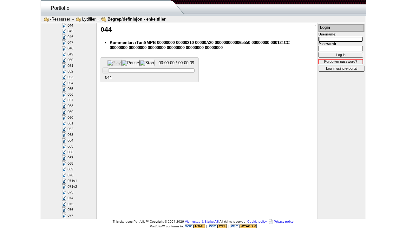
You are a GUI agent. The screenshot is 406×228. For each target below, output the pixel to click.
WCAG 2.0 (248, 226)
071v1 (72, 181)
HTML (199, 226)
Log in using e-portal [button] (341, 68)
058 (70, 106)
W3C (189, 226)
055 (70, 89)
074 (70, 198)
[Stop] (147, 63)
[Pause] (130, 63)
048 (70, 48)
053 (70, 77)
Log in (340, 55)
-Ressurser (60, 19)
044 (70, 25)
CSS (222, 226)
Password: (327, 44)
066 (70, 152)
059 (70, 112)
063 (70, 134)
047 (70, 42)
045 (70, 31)
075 (70, 204)
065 (70, 146)
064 (70, 140)
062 (70, 129)
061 (70, 123)
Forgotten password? (340, 61)
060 (70, 117)
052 (70, 71)
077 (70, 215)
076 (70, 210)
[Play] (114, 63)
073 (70, 192)
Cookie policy (257, 221)
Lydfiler (88, 19)
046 (70, 37)
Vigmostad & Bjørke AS (202, 221)
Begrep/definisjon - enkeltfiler (137, 19)
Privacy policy (283, 221)
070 (70, 175)
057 (70, 100)
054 (70, 83)
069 (70, 169)
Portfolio (60, 8)
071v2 (72, 186)
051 (70, 65)
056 (70, 94)
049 (70, 54)
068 (70, 163)
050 (70, 60)
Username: (327, 34)
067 (70, 158)
